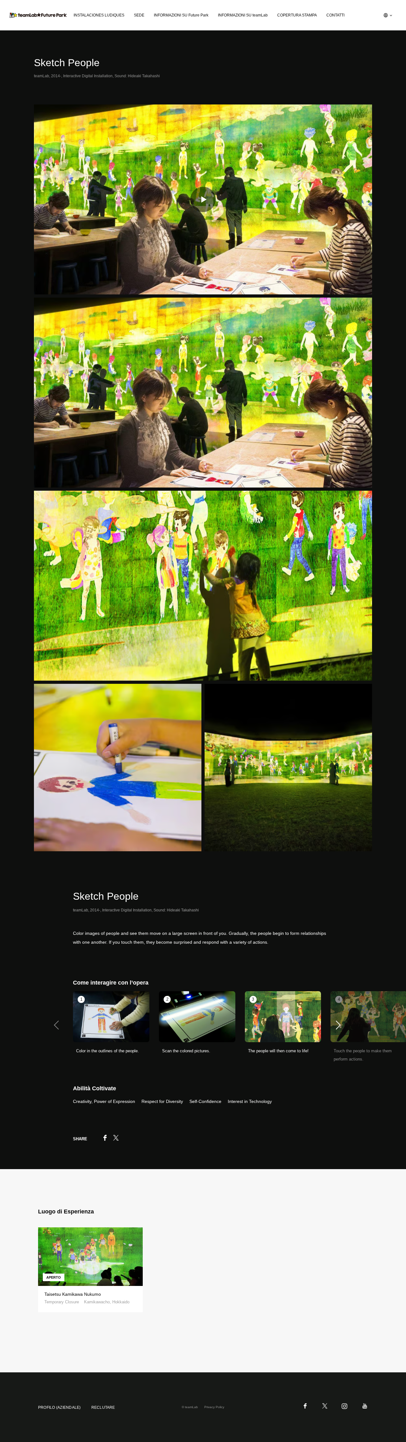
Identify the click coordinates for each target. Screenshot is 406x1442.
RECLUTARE (103, 1407)
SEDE (139, 15)
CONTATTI (335, 15)
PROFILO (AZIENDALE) (59, 1407)
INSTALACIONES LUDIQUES (99, 15)
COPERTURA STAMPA (297, 15)
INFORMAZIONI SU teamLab (243, 15)
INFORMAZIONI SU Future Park (181, 15)
